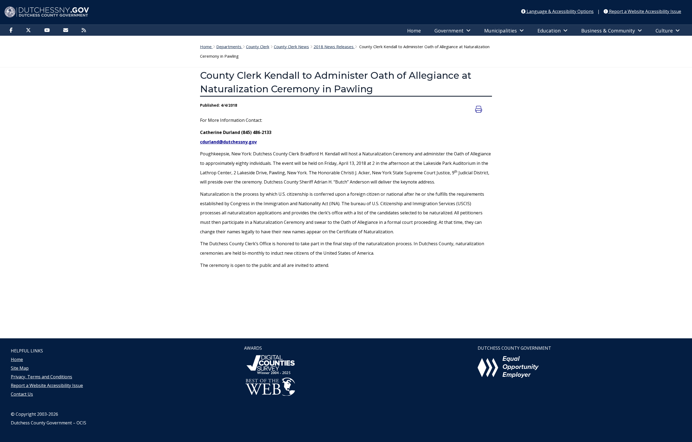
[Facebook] (12, 30)
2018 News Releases (334, 46)
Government (450, 30)
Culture (666, 30)
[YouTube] (48, 30)
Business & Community (609, 30)
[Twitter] (30, 30)
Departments (229, 46)
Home (414, 30)
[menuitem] (12, 30)
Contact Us (22, 394)
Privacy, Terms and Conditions (41, 377)
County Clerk (257, 46)
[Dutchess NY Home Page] (346, 12)
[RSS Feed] (85, 30)
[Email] (67, 30)
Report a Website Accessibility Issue (47, 385)
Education (550, 30)
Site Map (20, 368)
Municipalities (502, 30)
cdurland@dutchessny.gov (228, 142)
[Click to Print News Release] (479, 109)
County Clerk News (291, 46)
